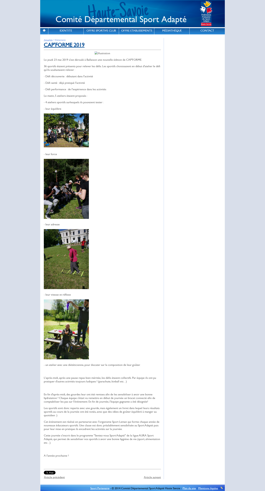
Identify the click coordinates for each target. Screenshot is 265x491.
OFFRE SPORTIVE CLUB (101, 30)
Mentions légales (208, 488)
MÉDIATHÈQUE (172, 30)
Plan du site (189, 488)
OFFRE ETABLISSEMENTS (136, 30)
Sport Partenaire (99, 488)
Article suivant (152, 477)
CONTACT (207, 30)
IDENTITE (66, 30)
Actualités (48, 40)
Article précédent (54, 477)
